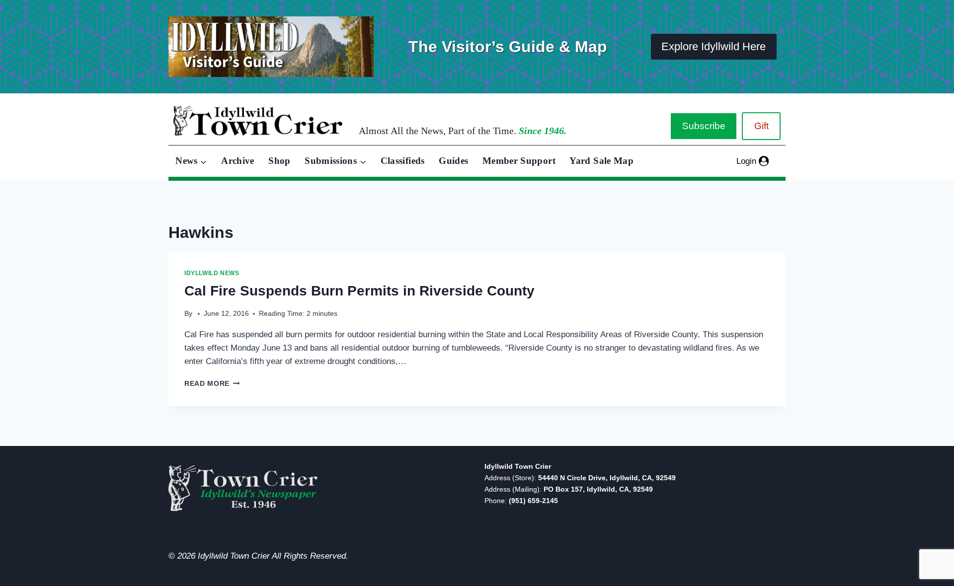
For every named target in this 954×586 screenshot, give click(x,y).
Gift (761, 126)
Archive (237, 160)
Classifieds (403, 160)
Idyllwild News (211, 273)
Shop (279, 160)
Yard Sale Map (601, 160)
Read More (212, 383)
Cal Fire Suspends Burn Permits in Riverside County (359, 290)
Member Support (519, 160)
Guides (453, 160)
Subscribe (703, 126)
